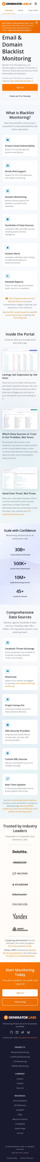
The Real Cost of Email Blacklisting (20, 956)
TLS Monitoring (20, 1061)
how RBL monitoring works (17, 312)
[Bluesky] (28, 1032)
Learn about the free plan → (21, 81)
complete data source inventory (23, 800)
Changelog (20, 1123)
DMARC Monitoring (20, 1066)
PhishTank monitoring (22, 809)
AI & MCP (20, 1110)
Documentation (20, 1100)
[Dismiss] (36, 22)
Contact (20, 1083)
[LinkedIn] (17, 1032)
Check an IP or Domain (20, 96)
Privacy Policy (12, 1158)
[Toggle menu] (36, 3)
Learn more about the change (19, 30)
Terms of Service (26, 1158)
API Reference (20, 1105)
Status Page (20, 1128)
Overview (9, 10)
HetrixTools (27, 946)
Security (20, 1088)
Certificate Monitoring (20, 1056)
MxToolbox (13, 946)
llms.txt (20, 1133)
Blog (20, 1114)
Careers (20, 1078)
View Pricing (20, 1001)
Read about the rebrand (27, 1038)
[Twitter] (22, 1032)
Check (20, 10)
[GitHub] (11, 1032)
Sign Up (20, 87)
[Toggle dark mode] (31, 4)
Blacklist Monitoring (20, 1052)
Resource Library (20, 1119)
